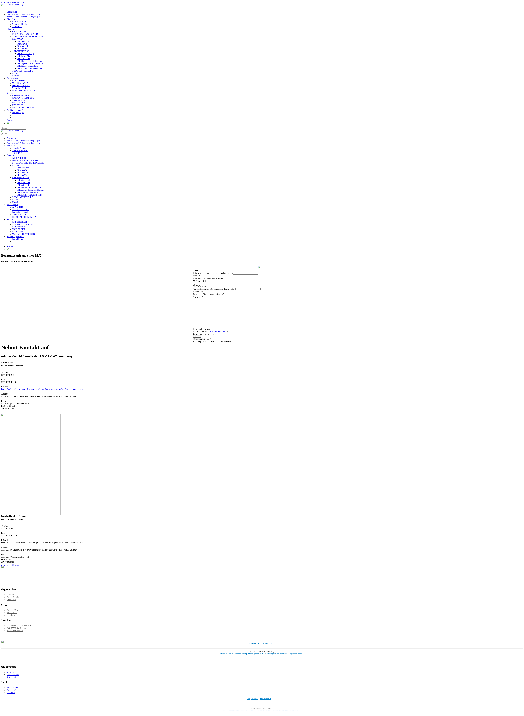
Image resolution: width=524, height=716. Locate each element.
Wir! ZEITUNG (19, 80)
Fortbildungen (18, 112)
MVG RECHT (18, 103)
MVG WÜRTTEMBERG (23, 107)
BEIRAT (16, 73)
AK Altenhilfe (23, 58)
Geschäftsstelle (13, 597)
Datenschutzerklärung (217, 331)
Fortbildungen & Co (15, 110)
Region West (23, 49)
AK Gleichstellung (25, 53)
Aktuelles (11, 19)
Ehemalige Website (15, 630)
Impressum (253, 643)
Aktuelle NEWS (19, 21)
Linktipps (11, 615)
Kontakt (15, 76)
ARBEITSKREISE (20, 51)
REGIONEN (17, 39)
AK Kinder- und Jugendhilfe (29, 68)
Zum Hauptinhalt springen (12, 2)
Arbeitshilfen (12, 610)
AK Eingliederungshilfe (27, 66)
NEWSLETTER (19, 88)
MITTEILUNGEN (20, 83)
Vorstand (10, 595)
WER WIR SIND (19, 31)
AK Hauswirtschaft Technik (29, 61)
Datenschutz (12, 12)
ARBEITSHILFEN (20, 95)
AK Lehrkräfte (23, 56)
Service (10, 93)
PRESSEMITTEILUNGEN (24, 90)
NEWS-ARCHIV (20, 24)
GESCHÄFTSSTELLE (22, 71)
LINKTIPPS (17, 105)
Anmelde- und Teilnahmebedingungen (23, 14)
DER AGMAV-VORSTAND (25, 34)
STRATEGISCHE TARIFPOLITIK (28, 36)
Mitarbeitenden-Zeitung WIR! (19, 626)
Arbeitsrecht (12, 612)
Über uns (10, 29)
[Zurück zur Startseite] (12, 5)
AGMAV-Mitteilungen (16, 628)
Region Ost (22, 44)
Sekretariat (11, 599)
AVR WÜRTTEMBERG (23, 98)
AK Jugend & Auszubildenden (30, 63)
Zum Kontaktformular (10, 565)
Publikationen (12, 78)
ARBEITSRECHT (20, 100)
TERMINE (17, 26)
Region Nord (23, 41)
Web (224, 710)
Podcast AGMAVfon (21, 85)
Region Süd (22, 46)
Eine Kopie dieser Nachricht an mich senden (212, 341)
